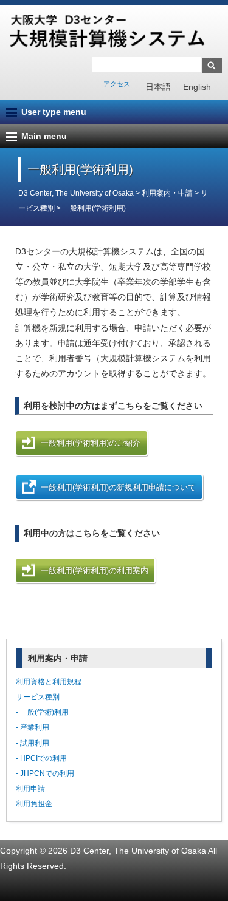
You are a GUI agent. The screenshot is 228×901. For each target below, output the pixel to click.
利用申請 (30, 788)
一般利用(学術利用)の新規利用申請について (118, 487)
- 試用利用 (32, 743)
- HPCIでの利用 (41, 758)
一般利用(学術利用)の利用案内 (94, 570)
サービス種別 (38, 697)
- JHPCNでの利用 (45, 773)
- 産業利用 (32, 727)
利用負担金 (34, 804)
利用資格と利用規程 (48, 682)
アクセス (116, 83)
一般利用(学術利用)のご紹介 (90, 442)
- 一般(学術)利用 (42, 712)
